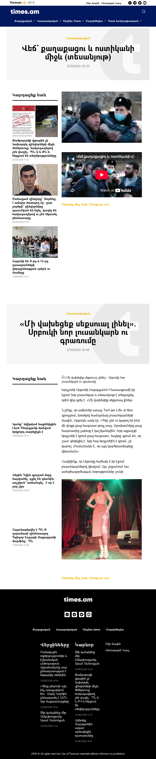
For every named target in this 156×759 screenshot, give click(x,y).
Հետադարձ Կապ (111, 3)
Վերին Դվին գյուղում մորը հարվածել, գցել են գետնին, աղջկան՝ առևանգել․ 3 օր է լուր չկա (33, 480)
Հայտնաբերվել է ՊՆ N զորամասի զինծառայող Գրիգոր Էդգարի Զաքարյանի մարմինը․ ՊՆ (34, 535)
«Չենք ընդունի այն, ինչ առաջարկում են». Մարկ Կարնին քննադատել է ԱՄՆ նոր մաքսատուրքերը (54, 693)
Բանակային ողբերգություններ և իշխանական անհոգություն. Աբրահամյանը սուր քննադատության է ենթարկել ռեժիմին (53, 663)
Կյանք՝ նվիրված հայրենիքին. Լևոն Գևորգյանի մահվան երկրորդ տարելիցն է (34, 428)
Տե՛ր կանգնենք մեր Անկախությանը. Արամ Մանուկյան (53, 716)
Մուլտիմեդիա (94, 20)
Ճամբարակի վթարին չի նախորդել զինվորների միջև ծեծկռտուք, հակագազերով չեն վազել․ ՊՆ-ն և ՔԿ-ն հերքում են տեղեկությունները (34, 147)
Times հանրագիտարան (123, 20)
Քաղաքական (23, 20)
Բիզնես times (91, 629)
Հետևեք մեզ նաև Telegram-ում (85, 204)
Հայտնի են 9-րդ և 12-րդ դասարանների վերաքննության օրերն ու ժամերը (31, 266)
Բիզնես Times (72, 20)
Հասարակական (47, 20)
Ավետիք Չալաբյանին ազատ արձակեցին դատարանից (84, 727)
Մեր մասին (92, 3)
